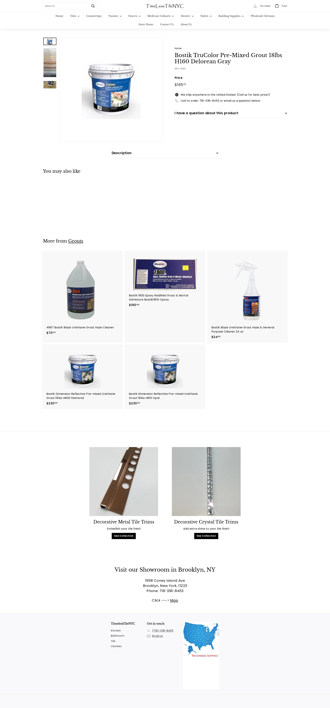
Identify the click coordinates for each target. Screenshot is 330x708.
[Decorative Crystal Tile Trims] (206, 481)
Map (174, 600)
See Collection (124, 536)
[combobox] (70, 6)
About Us (186, 24)
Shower (186, 16)
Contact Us (167, 24)
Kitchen (116, 630)
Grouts (75, 241)
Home (59, 16)
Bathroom (117, 635)
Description (121, 153)
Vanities (113, 16)
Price (178, 78)
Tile (113, 641)
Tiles (73, 16)
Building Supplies (229, 16)
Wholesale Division (263, 16)
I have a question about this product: (207, 113)
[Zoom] (111, 89)
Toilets (204, 16)
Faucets (133, 16)
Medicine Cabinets (159, 16)
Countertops (94, 16)
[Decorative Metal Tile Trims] (123, 481)
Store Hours (146, 24)
